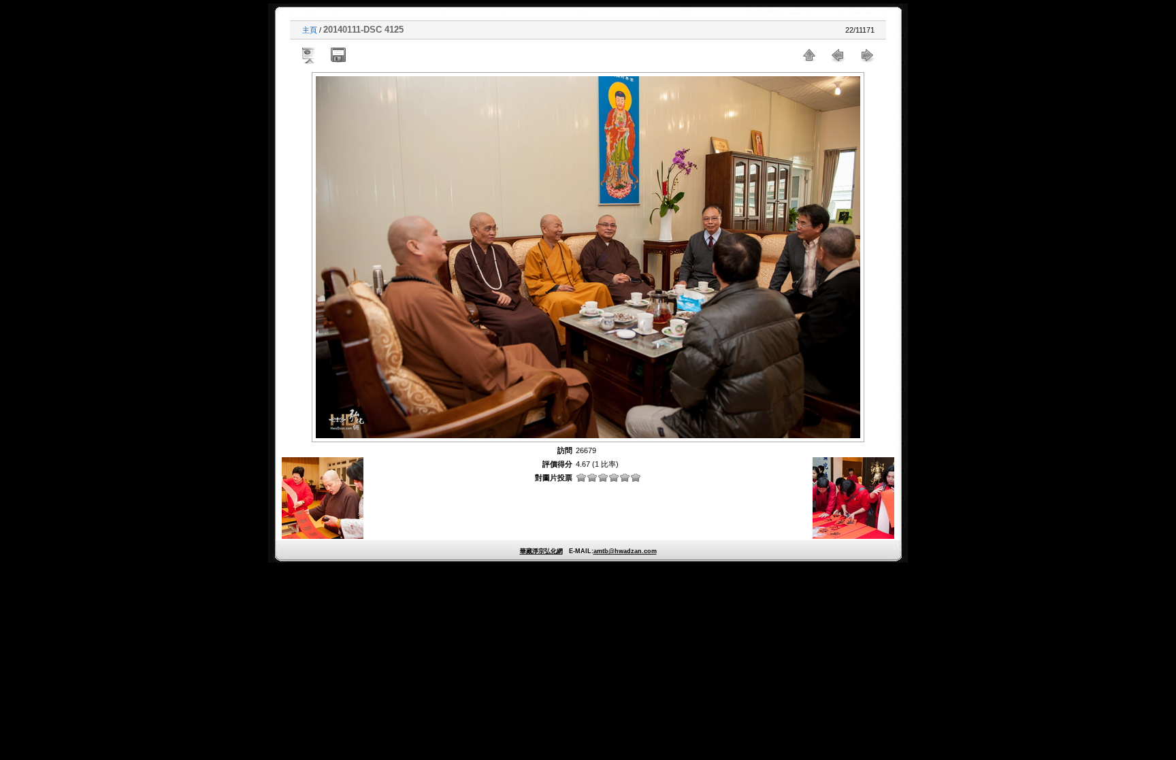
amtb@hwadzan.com (625, 551)
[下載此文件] (338, 55)
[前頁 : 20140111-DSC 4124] (837, 55)
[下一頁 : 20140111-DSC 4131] (866, 55)
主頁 (309, 30)
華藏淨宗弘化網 (541, 551)
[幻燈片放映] (309, 55)
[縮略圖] (809, 55)
